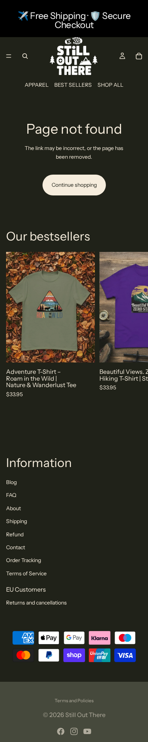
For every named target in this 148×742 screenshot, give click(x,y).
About (13, 508)
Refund (15, 534)
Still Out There (85, 715)
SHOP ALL (110, 84)
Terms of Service (26, 573)
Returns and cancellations (36, 602)
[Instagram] (74, 731)
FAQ (11, 495)
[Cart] (139, 56)
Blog (11, 482)
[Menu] (8, 56)
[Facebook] (60, 731)
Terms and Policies (74, 700)
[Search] (25, 56)
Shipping (16, 521)
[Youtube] (87, 731)
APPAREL (37, 84)
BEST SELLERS (73, 84)
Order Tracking (23, 560)
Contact (15, 547)
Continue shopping (74, 184)
